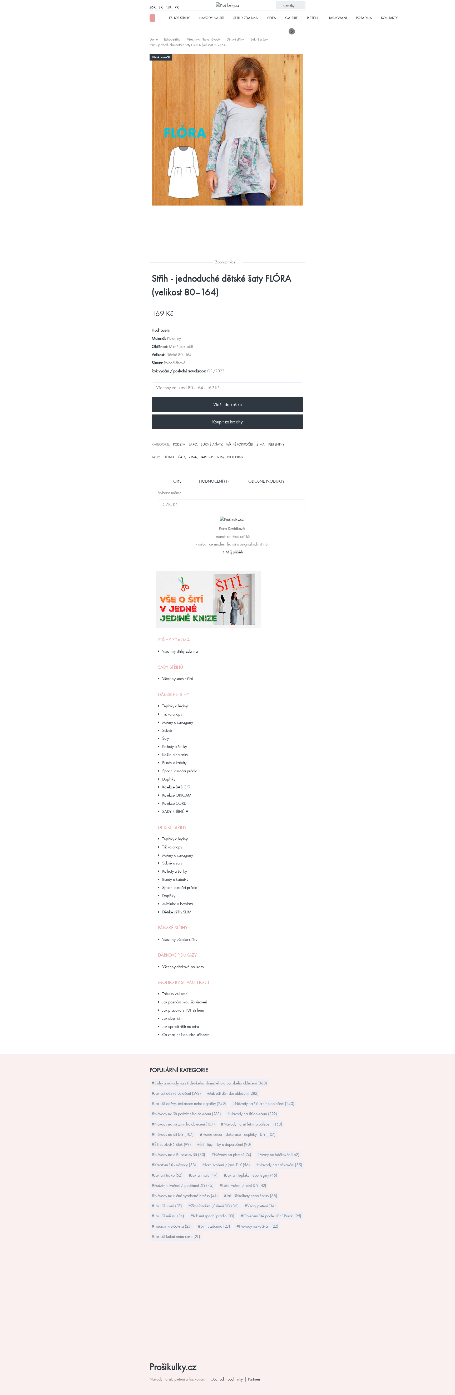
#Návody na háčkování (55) (279, 1164)
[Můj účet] (301, 31)
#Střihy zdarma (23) (214, 1226)
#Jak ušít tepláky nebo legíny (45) (250, 1175)
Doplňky (168, 779)
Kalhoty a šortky (174, 746)
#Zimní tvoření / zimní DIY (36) (213, 1205)
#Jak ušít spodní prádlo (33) (212, 1215)
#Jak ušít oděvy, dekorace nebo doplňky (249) (189, 1103)
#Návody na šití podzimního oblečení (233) (186, 1113)
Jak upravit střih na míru (180, 1026)
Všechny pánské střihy (179, 939)
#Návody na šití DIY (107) (173, 1134)
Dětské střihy (172, 827)
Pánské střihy (172, 928)
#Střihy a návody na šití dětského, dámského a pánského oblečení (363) (209, 1083)
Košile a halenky (175, 754)
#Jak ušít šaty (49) (203, 1175)
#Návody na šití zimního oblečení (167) (183, 1124)
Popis (176, 481)
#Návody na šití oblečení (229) (252, 1113)
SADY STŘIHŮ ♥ (175, 811)
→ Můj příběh (231, 551)
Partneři (254, 1379)
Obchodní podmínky (226, 1379)
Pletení (313, 18)
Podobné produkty (265, 481)
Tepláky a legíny (175, 705)
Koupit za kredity (227, 422)
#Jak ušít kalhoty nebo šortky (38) (250, 1195)
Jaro (193, 444)
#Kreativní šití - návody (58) (174, 1164)
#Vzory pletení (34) (260, 1205)
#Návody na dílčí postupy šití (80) (178, 1154)
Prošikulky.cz (173, 1366)
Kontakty (389, 18)
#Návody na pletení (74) (231, 1154)
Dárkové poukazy (177, 955)
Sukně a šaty (211, 444)
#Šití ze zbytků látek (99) (171, 1144)
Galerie (291, 18)
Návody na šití (211, 18)
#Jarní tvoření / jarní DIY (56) (226, 1164)
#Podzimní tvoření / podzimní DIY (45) (183, 1185)
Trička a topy (172, 714)
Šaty (165, 738)
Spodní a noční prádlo (179, 770)
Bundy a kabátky (175, 879)
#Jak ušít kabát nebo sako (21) (176, 1236)
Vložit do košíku (227, 404)
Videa (271, 18)
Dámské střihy (173, 694)
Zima (260, 444)
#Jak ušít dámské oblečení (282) (233, 1093)
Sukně (167, 730)
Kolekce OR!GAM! (177, 795)
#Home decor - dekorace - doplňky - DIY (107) (237, 1134)
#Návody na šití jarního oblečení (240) (263, 1103)
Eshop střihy (179, 18)
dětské (169, 457)
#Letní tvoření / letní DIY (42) (243, 1185)
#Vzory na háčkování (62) (278, 1154)
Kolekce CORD (174, 803)
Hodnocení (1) (214, 481)
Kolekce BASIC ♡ (176, 786)
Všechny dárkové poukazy (183, 966)
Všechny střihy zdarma (180, 651)
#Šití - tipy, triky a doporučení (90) (224, 1144)
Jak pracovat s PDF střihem (183, 1010)
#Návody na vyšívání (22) (257, 1226)
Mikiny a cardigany (177, 722)
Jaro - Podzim (212, 457)
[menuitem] (154, 39)
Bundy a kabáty (174, 762)
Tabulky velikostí (174, 993)
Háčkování (337, 18)
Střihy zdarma (245, 18)
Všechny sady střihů (177, 678)
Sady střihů (170, 667)
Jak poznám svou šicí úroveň (184, 1001)
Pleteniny (276, 444)
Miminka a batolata (177, 903)
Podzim (179, 444)
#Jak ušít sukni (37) (167, 1205)
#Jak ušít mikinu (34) (168, 1215)
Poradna (364, 18)
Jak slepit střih (173, 1018)
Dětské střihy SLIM (176, 911)
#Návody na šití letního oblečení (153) (251, 1124)
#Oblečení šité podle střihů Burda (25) (271, 1215)
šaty (181, 457)
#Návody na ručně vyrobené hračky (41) (185, 1195)
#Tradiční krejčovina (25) (172, 1226)
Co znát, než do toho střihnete (186, 1034)
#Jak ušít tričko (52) (167, 1175)
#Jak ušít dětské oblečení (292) (176, 1093)
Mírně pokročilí (239, 444)
